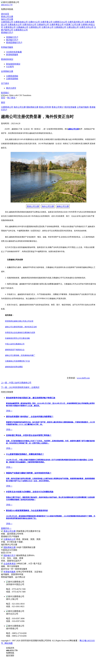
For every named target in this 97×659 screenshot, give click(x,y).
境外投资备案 (70, 107)
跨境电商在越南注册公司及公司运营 (19, 321)
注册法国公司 (73, 27)
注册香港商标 (12, 76)
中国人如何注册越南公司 (16, 383)
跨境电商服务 (12, 55)
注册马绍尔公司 (29, 24)
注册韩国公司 (35, 27)
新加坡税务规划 (13, 64)
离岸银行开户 (12, 40)
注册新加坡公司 (21, 22)
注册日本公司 (47, 27)
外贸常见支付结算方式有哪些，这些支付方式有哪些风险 (29, 492)
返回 (3, 102)
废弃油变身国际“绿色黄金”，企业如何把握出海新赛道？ (30, 417)
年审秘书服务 (10, 572)
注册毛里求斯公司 (76, 22)
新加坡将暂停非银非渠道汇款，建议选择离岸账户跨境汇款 (30, 398)
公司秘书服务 (83, 107)
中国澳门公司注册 (72, 24)
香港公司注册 (33, 206)
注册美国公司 (7, 22)
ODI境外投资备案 (14, 52)
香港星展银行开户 (14, 42)
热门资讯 (11, 98)
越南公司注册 (63, 206)
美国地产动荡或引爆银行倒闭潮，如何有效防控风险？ (29, 473)
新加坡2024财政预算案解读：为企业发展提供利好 (27, 510)
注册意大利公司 (86, 27)
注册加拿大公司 (15, 24)
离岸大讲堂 (11, 88)
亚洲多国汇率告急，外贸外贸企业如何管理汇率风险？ (29, 435)
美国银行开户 (12, 37)
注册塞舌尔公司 (60, 22)
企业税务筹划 (10, 564)
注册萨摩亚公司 (57, 24)
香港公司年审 (45, 107)
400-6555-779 (6, 5)
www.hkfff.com (83, 378)
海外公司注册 (20, 107)
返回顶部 (10, 655)
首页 (3, 98)
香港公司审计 (58, 107)
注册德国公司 (60, 27)
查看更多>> (6, 528)
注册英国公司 (10, 27)
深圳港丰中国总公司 (15, 584)
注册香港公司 (7, 107)
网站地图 (8, 643)
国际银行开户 (10, 555)
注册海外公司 (10, 539)
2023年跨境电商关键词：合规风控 (20, 387)
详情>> (9, 411)
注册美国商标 (12, 79)
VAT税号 (10, 67)
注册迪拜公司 (43, 24)
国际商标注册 (32, 107)
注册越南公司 (22, 27)
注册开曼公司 (46, 22)
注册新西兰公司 (21, 30)
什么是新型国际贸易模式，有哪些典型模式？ (25, 454)
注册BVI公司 (34, 22)
